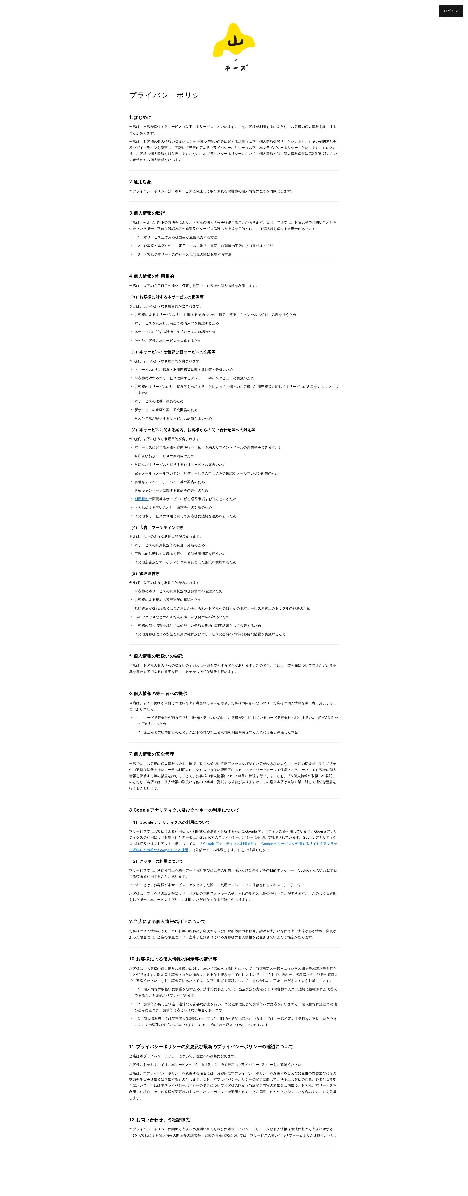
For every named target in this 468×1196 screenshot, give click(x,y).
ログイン (451, 11)
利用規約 (142, 499)
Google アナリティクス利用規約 (228, 843)
